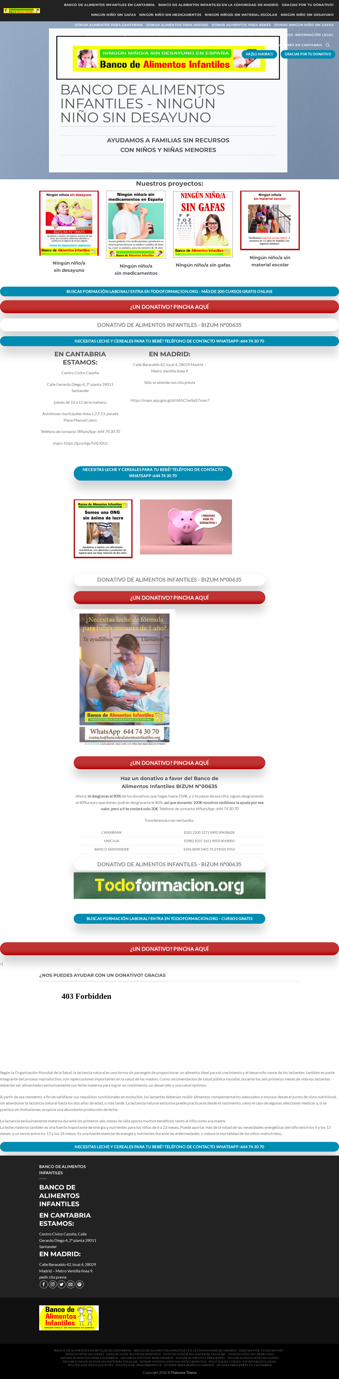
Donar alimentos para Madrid (177, 25)
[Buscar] (328, 45)
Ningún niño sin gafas (113, 15)
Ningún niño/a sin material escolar (241, 15)
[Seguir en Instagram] (53, 1284)
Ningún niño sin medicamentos (170, 15)
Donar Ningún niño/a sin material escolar (129, 35)
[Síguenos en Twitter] (62, 1284)
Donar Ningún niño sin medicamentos (214, 35)
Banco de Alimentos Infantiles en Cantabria (109, 5)
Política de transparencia (162, 45)
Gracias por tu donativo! (308, 5)
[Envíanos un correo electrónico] (71, 1284)
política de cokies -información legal (295, 35)
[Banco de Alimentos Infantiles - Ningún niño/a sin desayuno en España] (22, 10)
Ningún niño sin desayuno (307, 15)
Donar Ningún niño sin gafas (304, 25)
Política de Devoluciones (105, 45)
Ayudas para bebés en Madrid (222, 45)
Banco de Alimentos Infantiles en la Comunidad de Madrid (218, 5)
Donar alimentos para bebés (241, 25)
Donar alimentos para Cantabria (109, 25)
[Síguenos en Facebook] (44, 1284)
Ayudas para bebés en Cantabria (289, 45)
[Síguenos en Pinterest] (79, 1284)
